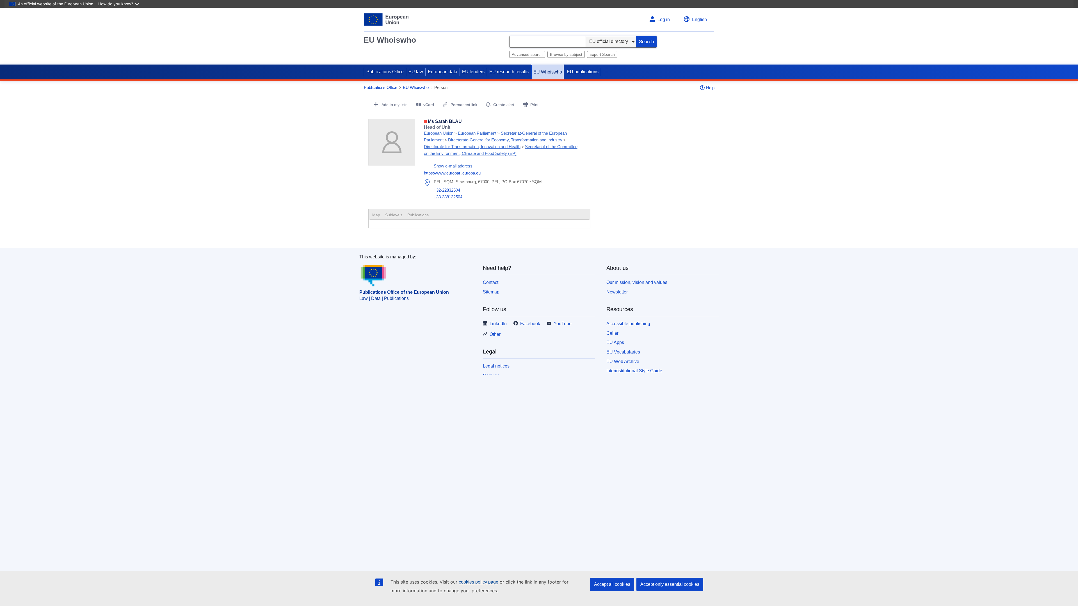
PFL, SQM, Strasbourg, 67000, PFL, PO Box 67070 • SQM (488, 181)
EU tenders (473, 71)
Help (710, 87)
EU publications (583, 71)
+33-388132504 (448, 196)
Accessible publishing (628, 323)
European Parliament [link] (477, 133)
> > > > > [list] (500, 140)
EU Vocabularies (623, 352)
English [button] (699, 19)
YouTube (563, 323)
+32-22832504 (447, 190)
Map (376, 215)
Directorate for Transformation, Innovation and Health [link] (472, 146)
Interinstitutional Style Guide (634, 370)
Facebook (530, 323)
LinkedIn (498, 323)
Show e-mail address (453, 166)
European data (442, 71)
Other (495, 334)
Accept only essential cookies (669, 584)
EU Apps (615, 342)
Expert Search (602, 54)
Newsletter (617, 292)
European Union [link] (438, 133)
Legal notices (496, 366)
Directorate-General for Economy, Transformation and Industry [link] (505, 139)
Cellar (612, 333)
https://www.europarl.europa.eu (452, 173)
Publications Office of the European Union (404, 292)
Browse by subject (566, 54)
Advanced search (527, 54)
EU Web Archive (622, 361)
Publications (418, 215)
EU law (415, 71)
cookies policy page (478, 582)
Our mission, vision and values (636, 282)
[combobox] (548, 41)
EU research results (509, 71)
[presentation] (394, 215)
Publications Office (385, 71)
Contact (490, 282)
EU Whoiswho (390, 40)
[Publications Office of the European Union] (386, 19)
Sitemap (491, 292)
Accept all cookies (612, 584)
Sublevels (393, 215)
